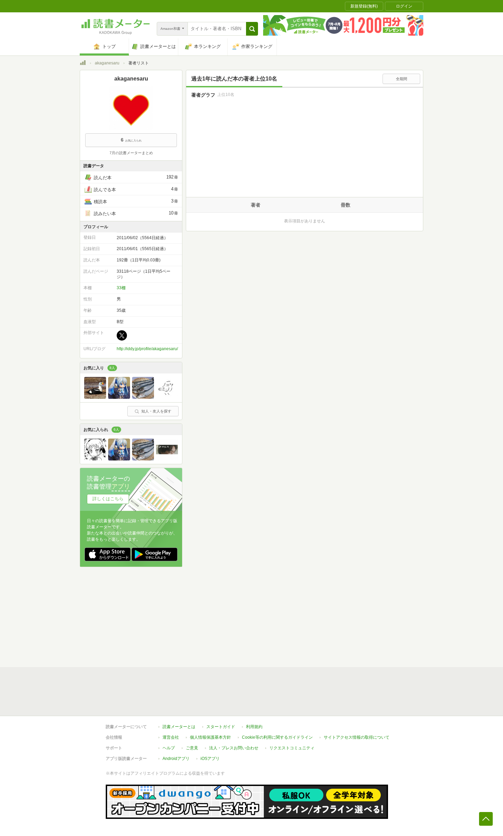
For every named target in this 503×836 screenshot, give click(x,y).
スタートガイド (220, 727)
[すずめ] (167, 397)
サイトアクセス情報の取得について (356, 737)
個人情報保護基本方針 (210, 737)
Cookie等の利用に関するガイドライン (277, 737)
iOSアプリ (210, 759)
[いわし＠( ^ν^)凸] (143, 397)
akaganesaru (107, 63)
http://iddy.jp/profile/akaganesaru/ (147, 348)
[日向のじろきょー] (119, 397)
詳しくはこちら (108, 498)
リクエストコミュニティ (291, 748)
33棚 (121, 287)
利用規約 (254, 727)
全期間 (401, 79)
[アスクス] (167, 459)
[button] (252, 29)
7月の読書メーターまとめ (131, 153)
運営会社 (171, 737)
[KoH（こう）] (95, 459)
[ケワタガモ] (95, 397)
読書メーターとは (179, 727)
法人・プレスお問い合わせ (233, 748)
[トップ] (83, 63)
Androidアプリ (176, 759)
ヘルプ (169, 748)
